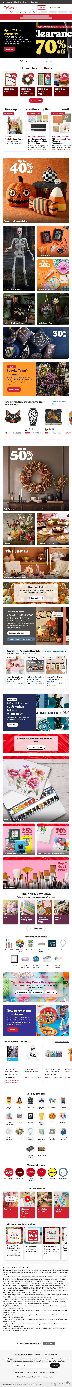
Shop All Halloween (13, 52)
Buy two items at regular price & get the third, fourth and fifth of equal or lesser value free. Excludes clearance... (35, 1329)
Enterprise (26, 2)
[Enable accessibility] (68, 1383)
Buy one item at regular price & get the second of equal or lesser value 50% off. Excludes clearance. (35, 1307)
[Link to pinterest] (59, 1384)
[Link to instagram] (55, 1384)
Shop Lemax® (14, 389)
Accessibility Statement (35, 1384)
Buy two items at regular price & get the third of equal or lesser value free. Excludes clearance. (35, 1320)
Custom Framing (7, 2)
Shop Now (12, 725)
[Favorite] (22, 657)
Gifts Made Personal (34, 681)
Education (34, 2)
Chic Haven (10, 681)
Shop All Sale (36, 100)
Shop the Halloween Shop (18, 633)
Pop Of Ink (50, 681)
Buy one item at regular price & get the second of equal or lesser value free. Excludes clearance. (35, 1311)
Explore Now (36, 598)
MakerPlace (17, 2)
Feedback (50, 1343)
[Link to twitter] (63, 1384)
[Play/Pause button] (21, 61)
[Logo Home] (8, 7)
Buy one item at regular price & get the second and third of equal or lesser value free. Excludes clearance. (35, 1316)
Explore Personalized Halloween (21, 639)
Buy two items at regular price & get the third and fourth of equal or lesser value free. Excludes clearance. (35, 1325)
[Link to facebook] (51, 1384)
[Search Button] (19, 7)
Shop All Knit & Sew (36, 928)
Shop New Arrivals (36, 747)
